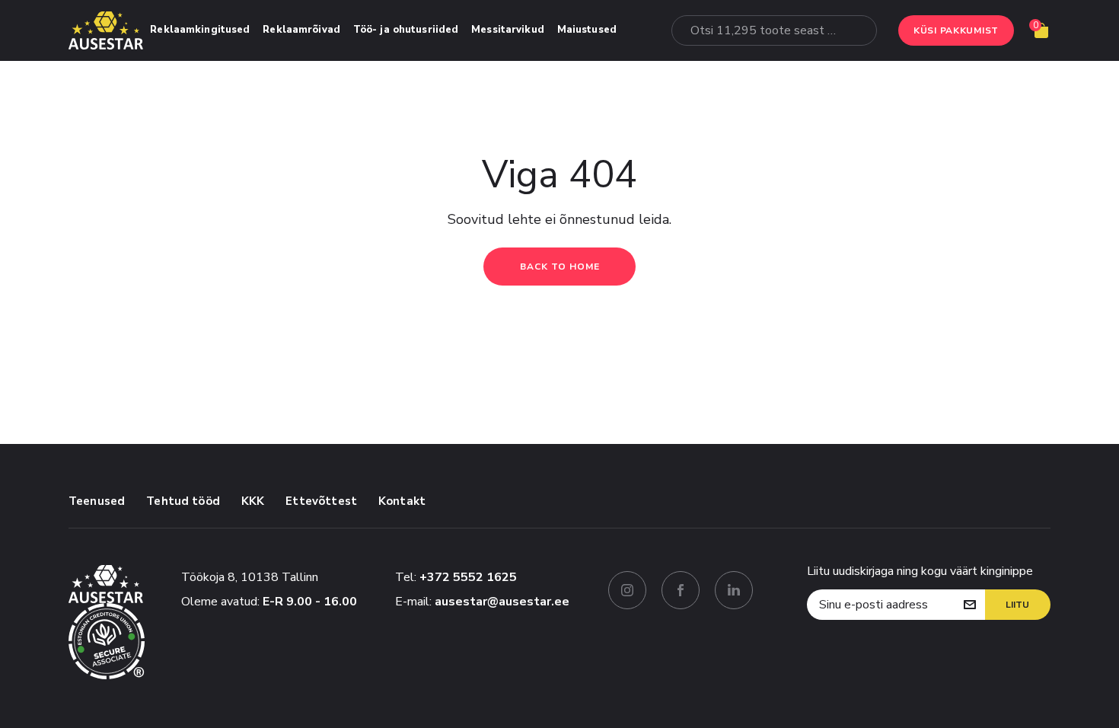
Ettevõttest (321, 501)
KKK (252, 501)
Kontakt (402, 501)
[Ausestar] (106, 30)
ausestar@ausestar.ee (502, 601)
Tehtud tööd (183, 501)
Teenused (97, 501)
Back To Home (560, 266)
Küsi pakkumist (956, 30)
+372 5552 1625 (468, 577)
